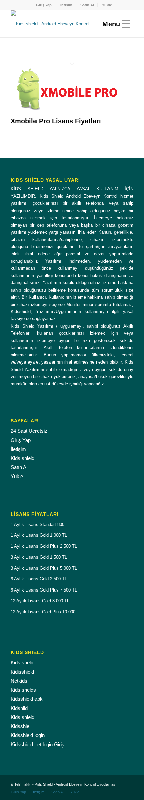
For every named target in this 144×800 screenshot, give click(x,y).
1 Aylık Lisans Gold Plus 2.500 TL (44, 546)
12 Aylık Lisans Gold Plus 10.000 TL (46, 611)
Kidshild (19, 708)
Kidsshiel (20, 726)
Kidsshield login (28, 735)
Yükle (107, 5)
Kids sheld (22, 662)
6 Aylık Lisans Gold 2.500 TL (39, 578)
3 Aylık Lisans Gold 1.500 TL (39, 557)
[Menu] (114, 23)
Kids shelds (23, 690)
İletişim (66, 5)
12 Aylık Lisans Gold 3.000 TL (40, 600)
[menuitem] (43, 5)
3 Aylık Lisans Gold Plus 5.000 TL (44, 568)
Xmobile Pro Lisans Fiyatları (56, 121)
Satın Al (87, 5)
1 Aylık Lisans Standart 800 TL (41, 524)
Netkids (19, 681)
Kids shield (22, 458)
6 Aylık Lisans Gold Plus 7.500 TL (44, 590)
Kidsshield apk (27, 699)
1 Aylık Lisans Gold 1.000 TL (39, 535)
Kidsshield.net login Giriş (37, 744)
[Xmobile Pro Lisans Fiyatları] (68, 113)
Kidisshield (22, 672)
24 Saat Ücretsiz (29, 431)
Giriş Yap (44, 5)
